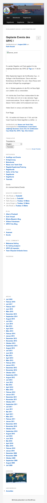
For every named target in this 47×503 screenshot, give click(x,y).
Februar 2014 (10, 333)
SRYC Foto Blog (11, 224)
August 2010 (10, 433)
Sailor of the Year (12, 172)
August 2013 (10, 348)
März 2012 (9, 389)
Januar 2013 (10, 365)
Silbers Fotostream (13, 221)
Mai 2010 (9, 441)
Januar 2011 (10, 421)
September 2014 (11, 316)
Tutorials (9, 179)
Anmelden (9, 491)
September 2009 (11, 460)
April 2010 (9, 443)
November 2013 (11, 341)
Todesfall (19, 196)
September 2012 (11, 375)
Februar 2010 (10, 448)
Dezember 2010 (11, 424)
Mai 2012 (9, 385)
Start (8, 17)
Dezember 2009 (11, 453)
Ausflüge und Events (13, 157)
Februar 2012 (10, 392)
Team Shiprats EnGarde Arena (16, 250)
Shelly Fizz (12, 131)
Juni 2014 (9, 324)
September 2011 (11, 404)
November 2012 (11, 370)
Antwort (29, 131)
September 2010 (11, 431)
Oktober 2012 (10, 372)
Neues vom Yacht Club (25, 124)
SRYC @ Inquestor (12, 248)
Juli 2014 (9, 321)
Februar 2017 (10, 306)
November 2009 (11, 455)
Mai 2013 (9, 355)
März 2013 (9, 360)
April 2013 (9, 358)
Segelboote (10, 22)
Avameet (9, 232)
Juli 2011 (9, 407)
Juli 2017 (9, 304)
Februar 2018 (10, 302)
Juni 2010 (9, 438)
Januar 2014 (10, 336)
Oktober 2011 (10, 402)
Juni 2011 (9, 409)
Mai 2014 (9, 326)
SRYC (19, 131)
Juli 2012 (9, 380)
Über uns (30, 22)
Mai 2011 (9, 412)
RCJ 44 (26, 129)
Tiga (30, 69)
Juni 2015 (9, 309)
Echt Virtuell (10, 216)
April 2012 (9, 387)
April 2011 (9, 414)
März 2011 (9, 416)
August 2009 (10, 463)
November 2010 (11, 426)
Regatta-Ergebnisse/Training (16, 167)
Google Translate (36, 149)
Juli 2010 (9, 436)
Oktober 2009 (10, 458)
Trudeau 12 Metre (23, 201)
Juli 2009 (9, 465)
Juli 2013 (9, 350)
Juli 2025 (9, 299)
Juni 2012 (9, 382)
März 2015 (9, 311)
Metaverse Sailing (12, 243)
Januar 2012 (10, 394)
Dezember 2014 (11, 314)
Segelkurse (20, 22)
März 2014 (9, 331)
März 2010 (9, 446)
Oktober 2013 (10, 343)
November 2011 (11, 399)
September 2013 (11, 346)
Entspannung (11, 160)
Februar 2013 (10, 363)
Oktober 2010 (10, 429)
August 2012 (10, 377)
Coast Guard (32, 127)
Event (22, 129)
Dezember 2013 (11, 338)
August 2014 (10, 319)
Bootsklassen (22, 127)
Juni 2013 (9, 353)
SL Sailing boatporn (13, 246)
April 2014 (9, 328)
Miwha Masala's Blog (13, 219)
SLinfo (8, 235)
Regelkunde (27, 17)
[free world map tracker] (16, 482)
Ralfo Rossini (10, 46)
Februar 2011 (10, 419)
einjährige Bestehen (12, 129)
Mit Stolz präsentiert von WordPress (23, 500)
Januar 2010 (10, 451)
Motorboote (16, 17)
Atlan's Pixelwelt (12, 214)
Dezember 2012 (11, 367)
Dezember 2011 (11, 397)
